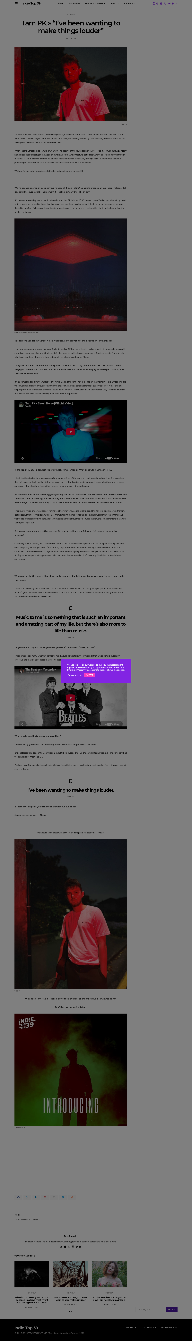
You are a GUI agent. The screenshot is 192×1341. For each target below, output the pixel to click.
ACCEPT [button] (89, 675)
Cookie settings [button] (75, 675)
